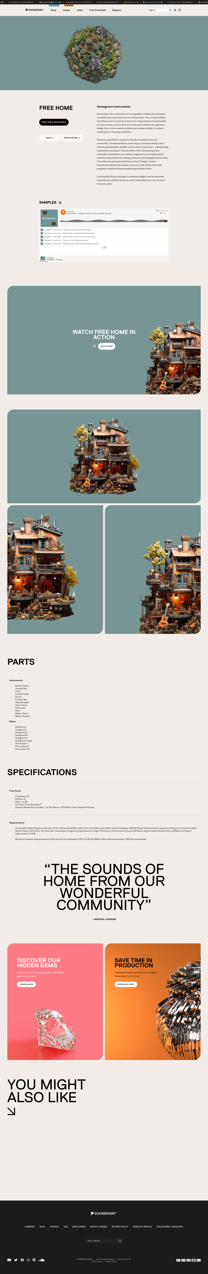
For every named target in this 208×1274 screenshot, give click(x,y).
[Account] (175, 10)
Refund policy (120, 1227)
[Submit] (119, 1240)
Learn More (26, 984)
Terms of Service (142, 1227)
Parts (49, 138)
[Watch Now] (104, 340)
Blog (42, 1227)
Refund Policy (111, 1261)
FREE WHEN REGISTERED (54, 122)
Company (30, 1227)
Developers (79, 1227)
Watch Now (107, 346)
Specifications (71, 138)
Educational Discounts (170, 1227)
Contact (54, 1227)
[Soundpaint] (34, 10)
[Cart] (179, 10)
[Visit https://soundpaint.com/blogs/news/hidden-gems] (55, 1001)
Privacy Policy (97, 1261)
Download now (126, 984)
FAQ (66, 1227)
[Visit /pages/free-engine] (153, 1001)
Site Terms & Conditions (105, 1259)
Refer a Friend (98, 1227)
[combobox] (159, 10)
